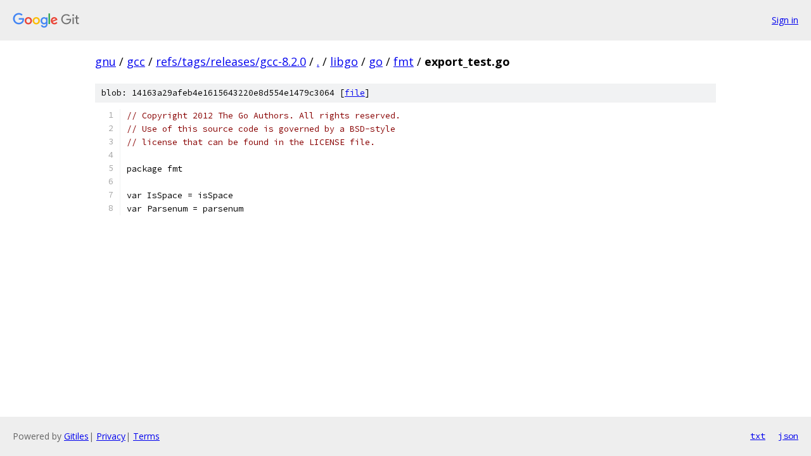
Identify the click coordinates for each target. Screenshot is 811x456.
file (355, 92)
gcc (136, 61)
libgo (344, 61)
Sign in (785, 20)
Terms (146, 436)
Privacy (110, 436)
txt (757, 435)
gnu (105, 61)
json (788, 435)
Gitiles (76, 436)
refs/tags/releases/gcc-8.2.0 (231, 61)
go (376, 61)
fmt (403, 61)
